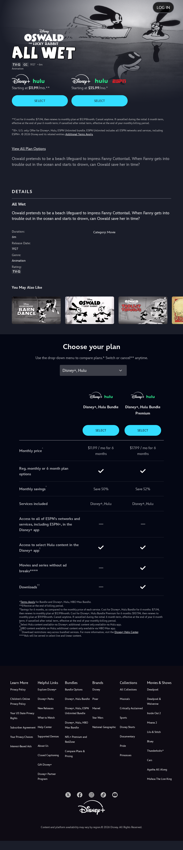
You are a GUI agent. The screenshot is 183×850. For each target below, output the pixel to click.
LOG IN (163, 7)
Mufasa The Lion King (159, 779)
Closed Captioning (48, 755)
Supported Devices (48, 736)
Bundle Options (74, 689)
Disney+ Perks (46, 699)
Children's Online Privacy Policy (20, 701)
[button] (50, 683)
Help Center (45, 727)
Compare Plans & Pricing (75, 754)
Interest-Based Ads (21, 746)
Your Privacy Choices (21, 736)
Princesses (125, 755)
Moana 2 (152, 722)
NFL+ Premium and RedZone (76, 739)
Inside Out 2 (154, 713)
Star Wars (97, 717)
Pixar (95, 699)
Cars (149, 760)
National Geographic (104, 727)
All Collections (128, 689)
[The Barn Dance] (36, 310)
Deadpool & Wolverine (154, 701)
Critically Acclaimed (131, 708)
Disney (96, 689)
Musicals (125, 699)
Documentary (127, 736)
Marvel (96, 708)
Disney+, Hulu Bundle (77, 699)
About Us (43, 745)
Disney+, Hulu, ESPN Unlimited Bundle (77, 711)
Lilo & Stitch (154, 732)
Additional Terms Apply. (79, 134)
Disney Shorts (127, 727)
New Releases (46, 708)
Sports (123, 717)
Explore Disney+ (47, 689)
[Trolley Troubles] (143, 310)
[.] (68, 794)
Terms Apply (28, 602)
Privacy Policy (17, 689)
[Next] (175, 310)
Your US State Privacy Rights (22, 716)
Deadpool (152, 689)
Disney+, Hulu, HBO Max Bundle (76, 725)
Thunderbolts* (155, 750)
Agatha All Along (157, 769)
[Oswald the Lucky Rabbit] (89, 310)
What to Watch (46, 717)
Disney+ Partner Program (47, 776)
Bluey (150, 741)
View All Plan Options (29, 149)
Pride (123, 745)
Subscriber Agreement (22, 727)
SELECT (39, 101)
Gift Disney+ (45, 764)
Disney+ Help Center (126, 632)
